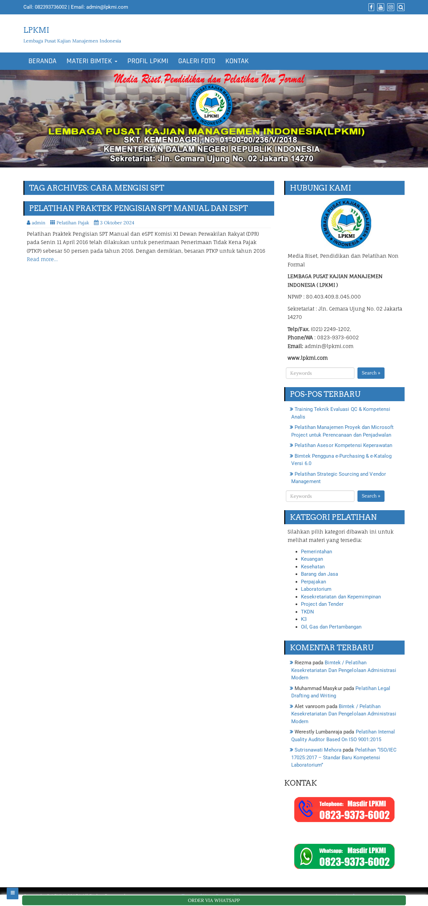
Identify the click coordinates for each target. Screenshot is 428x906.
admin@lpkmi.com (107, 7)
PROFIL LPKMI (147, 61)
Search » (371, 373)
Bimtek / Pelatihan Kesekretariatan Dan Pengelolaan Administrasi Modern (343, 670)
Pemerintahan (316, 552)
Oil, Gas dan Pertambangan (331, 627)
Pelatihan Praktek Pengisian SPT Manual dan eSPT (138, 208)
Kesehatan (313, 567)
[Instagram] (390, 7)
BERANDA (42, 61)
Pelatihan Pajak (73, 223)
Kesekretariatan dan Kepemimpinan (341, 597)
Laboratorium (316, 589)
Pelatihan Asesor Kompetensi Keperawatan (343, 445)
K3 (304, 619)
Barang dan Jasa (319, 574)
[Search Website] (400, 7)
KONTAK (237, 61)
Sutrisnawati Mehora (318, 750)
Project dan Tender (322, 604)
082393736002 (51, 7)
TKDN (307, 612)
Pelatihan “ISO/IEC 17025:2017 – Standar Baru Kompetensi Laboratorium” (344, 757)
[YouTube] (380, 7)
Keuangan (312, 559)
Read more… (42, 259)
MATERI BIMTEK (90, 61)
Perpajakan (313, 582)
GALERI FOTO (196, 61)
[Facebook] (370, 7)
